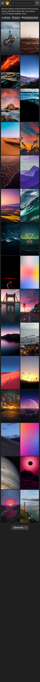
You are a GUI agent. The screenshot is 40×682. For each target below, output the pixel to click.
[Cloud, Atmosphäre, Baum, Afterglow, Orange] (29, 305)
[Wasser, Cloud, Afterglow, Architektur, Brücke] (10, 305)
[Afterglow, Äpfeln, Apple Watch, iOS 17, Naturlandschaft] (10, 205)
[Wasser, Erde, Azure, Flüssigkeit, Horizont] (10, 238)
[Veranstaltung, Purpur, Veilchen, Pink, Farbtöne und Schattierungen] (29, 439)
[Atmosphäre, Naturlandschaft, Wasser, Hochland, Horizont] (10, 339)
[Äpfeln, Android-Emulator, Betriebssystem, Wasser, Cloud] (29, 506)
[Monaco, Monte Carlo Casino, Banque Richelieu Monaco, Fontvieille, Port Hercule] (29, 71)
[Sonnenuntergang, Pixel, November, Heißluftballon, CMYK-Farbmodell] (29, 372)
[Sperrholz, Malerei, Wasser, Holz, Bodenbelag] (10, 472)
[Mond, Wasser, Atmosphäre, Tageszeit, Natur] (29, 238)
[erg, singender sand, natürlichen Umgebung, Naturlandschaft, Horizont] (10, 138)
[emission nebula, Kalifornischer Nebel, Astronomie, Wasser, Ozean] (10, 71)
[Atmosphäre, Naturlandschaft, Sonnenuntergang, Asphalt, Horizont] (10, 272)
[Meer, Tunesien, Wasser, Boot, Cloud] (29, 339)
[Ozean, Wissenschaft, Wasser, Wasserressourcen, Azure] (29, 205)
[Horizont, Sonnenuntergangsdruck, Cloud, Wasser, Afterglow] (10, 406)
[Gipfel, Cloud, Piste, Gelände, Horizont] (10, 439)
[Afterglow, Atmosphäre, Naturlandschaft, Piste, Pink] (29, 472)
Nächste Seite (18, 528)
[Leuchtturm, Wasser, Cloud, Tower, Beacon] (10, 38)
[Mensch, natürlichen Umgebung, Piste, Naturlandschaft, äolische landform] (10, 372)
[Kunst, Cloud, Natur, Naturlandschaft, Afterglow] (10, 506)
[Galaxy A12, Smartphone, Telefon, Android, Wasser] (10, 171)
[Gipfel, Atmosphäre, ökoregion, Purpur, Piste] (29, 171)
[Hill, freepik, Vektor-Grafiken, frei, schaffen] (29, 38)
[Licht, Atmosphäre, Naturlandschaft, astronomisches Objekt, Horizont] (29, 406)
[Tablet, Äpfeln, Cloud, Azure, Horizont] (29, 272)
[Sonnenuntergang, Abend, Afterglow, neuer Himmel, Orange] (29, 138)
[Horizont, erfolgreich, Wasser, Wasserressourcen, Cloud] (29, 105)
